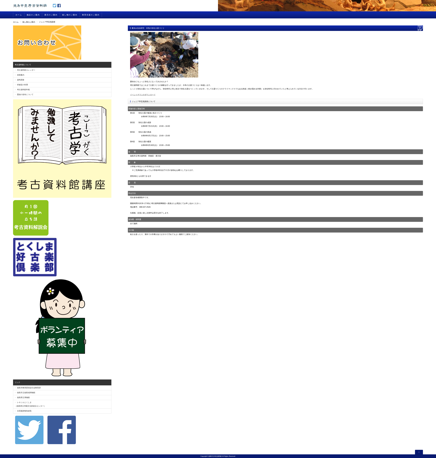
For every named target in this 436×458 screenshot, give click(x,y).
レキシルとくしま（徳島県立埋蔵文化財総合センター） (30, 404)
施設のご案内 (33, 15)
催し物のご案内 (69, 15)
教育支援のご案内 (91, 15)
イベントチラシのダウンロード (143, 95)
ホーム (18, 15)
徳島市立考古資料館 (215, 456)
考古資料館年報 (23, 90)
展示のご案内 (50, 15)
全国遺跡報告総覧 (24, 411)
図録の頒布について (25, 94)
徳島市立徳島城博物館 (26, 393)
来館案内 (20, 75)
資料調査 (20, 80)
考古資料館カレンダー (26, 70)
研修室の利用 (22, 85)
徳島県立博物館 (23, 397)
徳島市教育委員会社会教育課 (29, 388)
